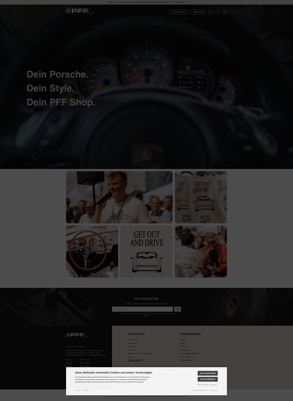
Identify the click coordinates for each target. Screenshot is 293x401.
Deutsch (78, 390)
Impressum (214, 390)
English (86, 390)
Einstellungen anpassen (208, 384)
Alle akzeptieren (208, 373)
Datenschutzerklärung (199, 390)
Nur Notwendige (207, 379)
